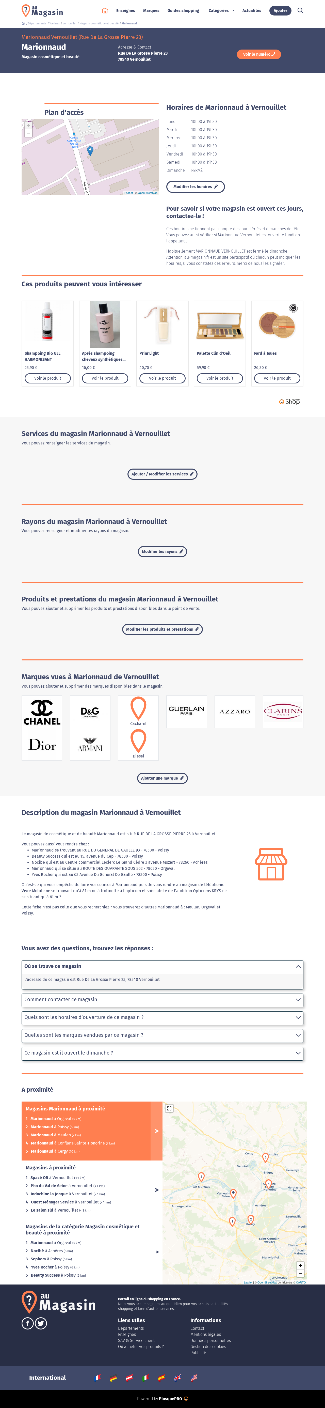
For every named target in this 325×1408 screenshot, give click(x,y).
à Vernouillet (52, 1177)
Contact (197, 1328)
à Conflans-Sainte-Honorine (68, 1143)
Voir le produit (47, 378)
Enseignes (127, 1334)
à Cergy (50, 1151)
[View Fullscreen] (169, 1108)
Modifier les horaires (193, 186)
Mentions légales (205, 1334)
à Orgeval (51, 1118)
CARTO (301, 1282)
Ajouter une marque (160, 778)
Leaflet (128, 193)
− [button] (28, 133)
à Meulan (51, 1135)
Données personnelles (210, 1340)
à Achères (47, 1250)
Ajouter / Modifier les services (160, 474)
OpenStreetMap (147, 193)
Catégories (219, 10)
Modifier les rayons (160, 551)
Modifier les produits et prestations (160, 629)
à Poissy (50, 1126)
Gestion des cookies (208, 1346)
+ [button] (28, 125)
